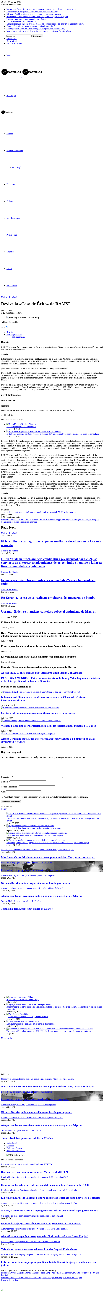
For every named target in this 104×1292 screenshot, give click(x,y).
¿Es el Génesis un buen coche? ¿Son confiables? (27, 1016)
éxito (26, 512)
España (9, 134)
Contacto (10, 1146)
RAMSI (59, 512)
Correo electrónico (10, 787)
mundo (39, 512)
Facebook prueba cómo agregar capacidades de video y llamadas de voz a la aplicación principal (47, 842)
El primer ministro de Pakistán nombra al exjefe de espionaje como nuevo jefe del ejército (50, 1197)
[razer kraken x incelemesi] (52, 1290)
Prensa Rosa (11, 235)
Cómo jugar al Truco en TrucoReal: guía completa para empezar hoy (35, 29)
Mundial (31, 512)
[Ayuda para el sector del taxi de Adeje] (19, 997)
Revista (9, 332)
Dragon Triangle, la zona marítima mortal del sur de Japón (31, 26)
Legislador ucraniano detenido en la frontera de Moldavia (30, 1024)
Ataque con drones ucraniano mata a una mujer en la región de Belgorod (37, 16)
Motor (9, 268)
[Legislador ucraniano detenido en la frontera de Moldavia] (22, 1021)
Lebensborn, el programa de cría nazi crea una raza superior (31, 12)
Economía (10, 184)
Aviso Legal (11, 1143)
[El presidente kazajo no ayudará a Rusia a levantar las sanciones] (30, 825)
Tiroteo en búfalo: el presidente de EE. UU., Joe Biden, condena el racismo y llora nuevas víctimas (48, 1031)
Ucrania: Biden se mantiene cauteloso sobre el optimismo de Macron (48, 611)
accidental (5, 512)
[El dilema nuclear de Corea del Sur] (21, 424)
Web (3, 792)
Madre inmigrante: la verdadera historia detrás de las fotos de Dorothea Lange (39, 31)
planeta (53, 512)
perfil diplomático (14, 334)
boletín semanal (18, 337)
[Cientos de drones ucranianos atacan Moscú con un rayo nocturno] (30, 708)
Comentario (7, 777)
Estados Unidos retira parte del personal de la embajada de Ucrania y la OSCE (45, 1185)
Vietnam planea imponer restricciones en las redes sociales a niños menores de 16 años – (49, 725)
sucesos (72, 512)
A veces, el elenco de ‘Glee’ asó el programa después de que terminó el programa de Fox (49, 1210)
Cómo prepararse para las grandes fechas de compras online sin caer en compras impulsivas (45, 24)
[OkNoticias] (22, 76)
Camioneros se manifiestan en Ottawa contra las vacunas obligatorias (35, 835)
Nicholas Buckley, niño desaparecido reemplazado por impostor (33, 14)
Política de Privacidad (15, 1150)
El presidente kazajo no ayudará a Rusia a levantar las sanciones (33, 828)
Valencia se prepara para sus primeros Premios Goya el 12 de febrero (39, 1249)
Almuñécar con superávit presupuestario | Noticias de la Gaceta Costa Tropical (44, 1236)
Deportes (10, 252)
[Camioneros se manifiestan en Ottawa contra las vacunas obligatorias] (36, 833)
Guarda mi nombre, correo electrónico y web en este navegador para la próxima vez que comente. (46, 797)
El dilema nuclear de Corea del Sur (21, 21)
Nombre (5, 782)
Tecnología (16, 167)
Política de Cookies (14, 1148)
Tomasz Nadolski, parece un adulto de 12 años (26, 19)
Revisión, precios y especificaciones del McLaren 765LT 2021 (34, 1172)
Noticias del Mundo (14, 150)
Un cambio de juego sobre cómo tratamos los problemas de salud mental (41, 1223)
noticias (46, 512)
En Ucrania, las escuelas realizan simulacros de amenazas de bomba (48, 597)
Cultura (9, 201)
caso (21, 512)
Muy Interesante (13, 218)
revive (66, 512)
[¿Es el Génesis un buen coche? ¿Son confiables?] (17, 1014)
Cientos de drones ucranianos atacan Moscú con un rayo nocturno (38, 713)
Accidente (14, 512)
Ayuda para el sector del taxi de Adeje (22, 999)
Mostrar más (6, 1038)
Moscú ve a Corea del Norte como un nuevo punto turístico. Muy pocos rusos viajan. (42, 9)
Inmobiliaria (11, 285)
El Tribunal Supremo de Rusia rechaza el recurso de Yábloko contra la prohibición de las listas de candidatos (52, 434)
